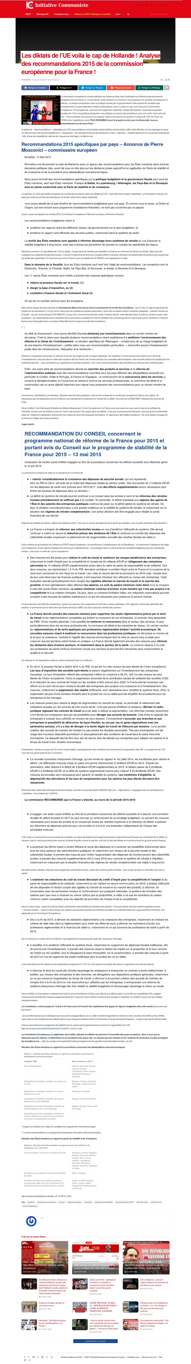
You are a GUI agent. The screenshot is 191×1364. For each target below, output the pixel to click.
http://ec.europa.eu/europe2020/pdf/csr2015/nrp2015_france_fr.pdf (51, 1028)
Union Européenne (30, 1206)
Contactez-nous (61, 14)
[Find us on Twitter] (133, 5)
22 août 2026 (96, 1294)
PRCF (28, 14)
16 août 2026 (96, 1332)
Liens (117, 14)
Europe (62, 1202)
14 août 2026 (96, 1352)
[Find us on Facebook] (128, 5)
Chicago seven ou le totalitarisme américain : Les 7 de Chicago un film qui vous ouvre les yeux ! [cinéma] (154, 1306)
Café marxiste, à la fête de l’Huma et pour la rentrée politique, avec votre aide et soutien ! (94, 1266)
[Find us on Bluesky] (162, 5)
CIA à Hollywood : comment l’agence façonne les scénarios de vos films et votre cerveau (154, 1282)
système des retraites (109, 996)
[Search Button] (128, 14)
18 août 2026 (147, 1314)
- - (42, 1217)
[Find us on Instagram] (152, 5)
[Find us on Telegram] (147, 5)
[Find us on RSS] (142, 5)
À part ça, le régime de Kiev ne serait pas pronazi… (51, 1304)
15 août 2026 (147, 1329)
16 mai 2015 (26, 79)
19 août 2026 (96, 1314)
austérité (31, 1202)
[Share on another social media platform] (167, 87)
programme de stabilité (104, 1202)
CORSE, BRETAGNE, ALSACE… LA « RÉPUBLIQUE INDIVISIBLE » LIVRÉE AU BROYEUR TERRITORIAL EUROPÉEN (104, 1306)
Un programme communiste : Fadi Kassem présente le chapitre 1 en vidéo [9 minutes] (154, 1323)
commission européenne (46, 1202)
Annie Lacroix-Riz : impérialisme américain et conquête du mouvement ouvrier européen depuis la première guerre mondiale (103, 1285)
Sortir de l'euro (142, 1202)
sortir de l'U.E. (156, 1202)
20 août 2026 (45, 1309)
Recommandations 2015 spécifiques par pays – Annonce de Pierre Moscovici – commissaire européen (92, 147)
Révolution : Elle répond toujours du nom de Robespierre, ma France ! (52, 1323)
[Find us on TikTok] (167, 5)
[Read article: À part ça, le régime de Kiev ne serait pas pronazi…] (29, 1307)
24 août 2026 (30, 1272)
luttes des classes (74, 1202)
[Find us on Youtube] (138, 5)
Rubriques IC (42, 14)
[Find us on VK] (157, 5)
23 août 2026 (80, 1272)
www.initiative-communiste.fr (114, 99)
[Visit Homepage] (56, 5)
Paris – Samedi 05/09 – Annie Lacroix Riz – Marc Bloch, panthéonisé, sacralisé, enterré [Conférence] (43, 1265)
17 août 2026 (45, 1329)
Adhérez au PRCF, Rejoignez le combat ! (92, 14)
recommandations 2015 (125, 1202)
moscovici (88, 1202)
